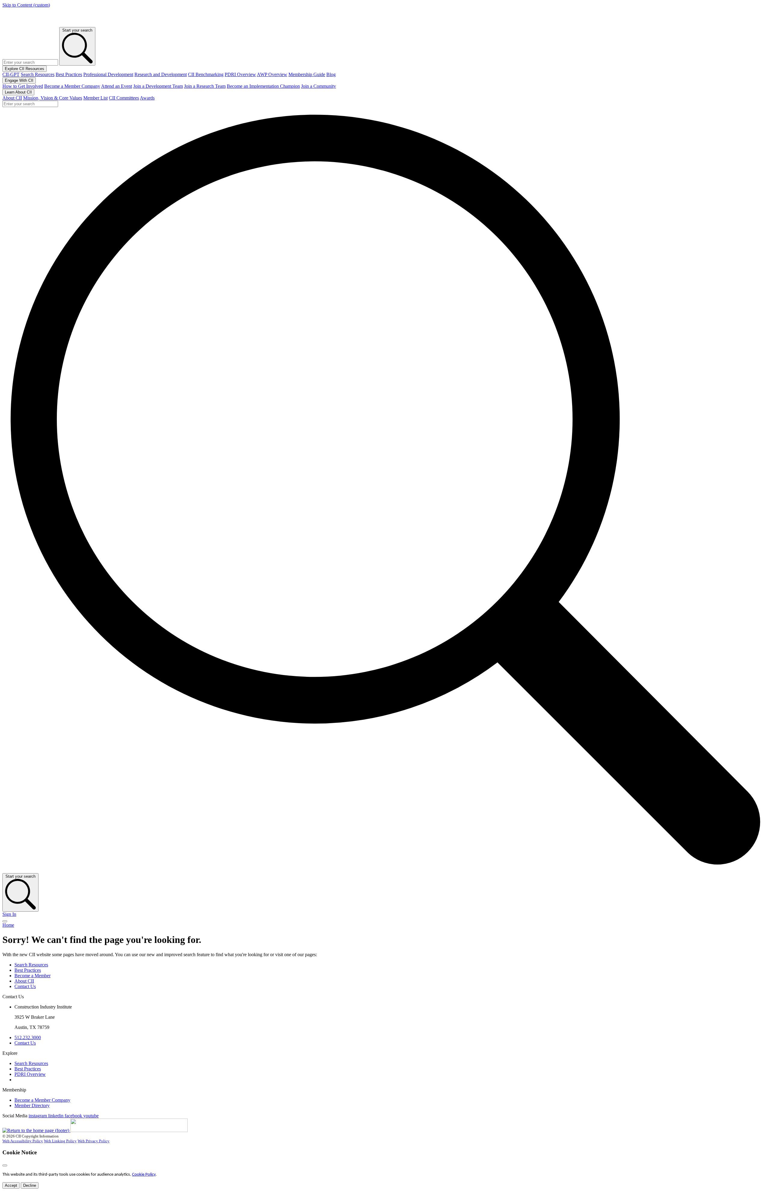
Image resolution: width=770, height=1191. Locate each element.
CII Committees (124, 97)
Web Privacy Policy (93, 1141)
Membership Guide (306, 74)
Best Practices (69, 74)
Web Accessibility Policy (22, 1141)
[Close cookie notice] (4, 1165)
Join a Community (318, 86)
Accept (11, 1185)
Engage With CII (19, 80)
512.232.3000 (27, 1037)
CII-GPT (11, 74)
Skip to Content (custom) (26, 5)
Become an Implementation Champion (263, 86)
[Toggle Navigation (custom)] (4, 921)
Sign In (9, 914)
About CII (12, 97)
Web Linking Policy (60, 1141)
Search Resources (37, 74)
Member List (95, 97)
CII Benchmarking (205, 74)
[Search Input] (385, 870)
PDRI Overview (240, 74)
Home (8, 925)
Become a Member (32, 975)
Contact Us (25, 986)
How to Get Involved (22, 86)
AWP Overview (272, 74)
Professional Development (108, 74)
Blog (331, 74)
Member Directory (32, 1105)
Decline (29, 1185)
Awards (147, 97)
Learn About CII (18, 92)
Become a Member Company (72, 86)
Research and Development (160, 74)
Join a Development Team (158, 86)
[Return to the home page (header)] (26, 24)
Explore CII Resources (24, 68)
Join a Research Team (205, 86)
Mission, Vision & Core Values (52, 97)
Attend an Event (116, 86)
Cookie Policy (144, 1174)
